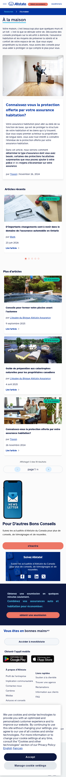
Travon (13, 439)
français (18, 748)
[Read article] (18, 248)
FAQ (38, 697)
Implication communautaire (19, 681)
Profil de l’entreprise (16, 676)
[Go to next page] (48, 469)
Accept (30, 757)
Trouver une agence (46, 682)
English (7, 748)
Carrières (10, 690)
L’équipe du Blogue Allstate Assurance (30, 317)
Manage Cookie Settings (30, 765)
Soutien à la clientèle (46, 677)
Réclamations (42, 687)
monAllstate (56, 4)
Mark (12, 236)
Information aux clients (47, 692)
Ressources (8, 12)
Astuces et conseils (15, 700)
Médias (9, 695)
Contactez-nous (14, 686)
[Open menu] (4, 4)
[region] (30, 740)
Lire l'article (11, 248)
